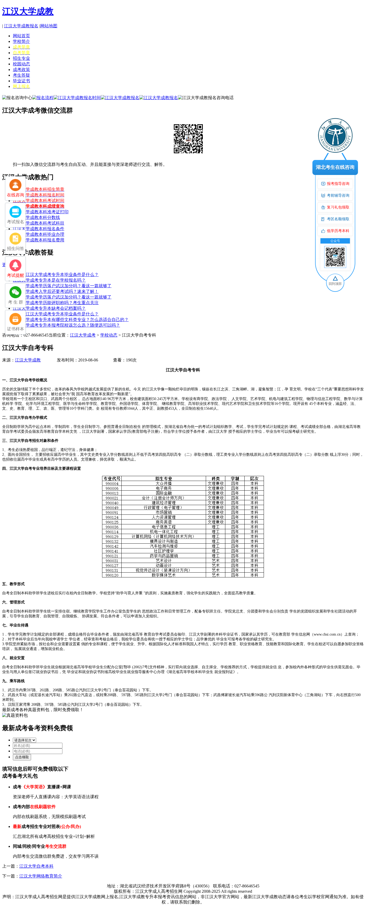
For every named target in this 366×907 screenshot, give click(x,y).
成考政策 (21, 69)
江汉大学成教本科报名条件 (38, 228)
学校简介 (21, 41)
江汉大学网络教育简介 (40, 876)
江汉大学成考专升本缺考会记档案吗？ (49, 308)
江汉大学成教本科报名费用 (38, 240)
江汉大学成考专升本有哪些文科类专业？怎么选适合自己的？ (71, 319)
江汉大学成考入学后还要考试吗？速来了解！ (56, 291)
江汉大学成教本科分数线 (36, 217)
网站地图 (48, 26)
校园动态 (21, 64)
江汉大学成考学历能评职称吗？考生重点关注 (56, 302)
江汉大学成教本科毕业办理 (38, 234)
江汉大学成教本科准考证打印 (41, 212)
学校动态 (108, 335)
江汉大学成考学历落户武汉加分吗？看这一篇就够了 (62, 285)
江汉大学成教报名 (21, 26)
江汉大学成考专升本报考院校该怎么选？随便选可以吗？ (66, 325)
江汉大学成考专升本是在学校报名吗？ (49, 280)
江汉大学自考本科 (36, 866)
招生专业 (21, 58)
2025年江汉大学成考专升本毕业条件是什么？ (56, 274)
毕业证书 (21, 81)
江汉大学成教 (28, 11)
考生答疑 (21, 75)
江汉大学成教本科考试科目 (38, 223)
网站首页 (21, 35)
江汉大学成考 (83, 335)
